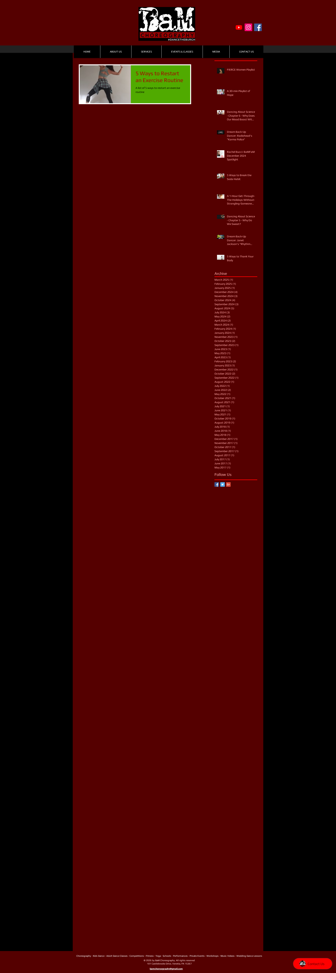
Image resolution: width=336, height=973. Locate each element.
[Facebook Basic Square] (216, 484)
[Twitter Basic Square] (222, 484)
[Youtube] (239, 27)
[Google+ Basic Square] (228, 484)
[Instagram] (248, 27)
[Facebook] (258, 27)
